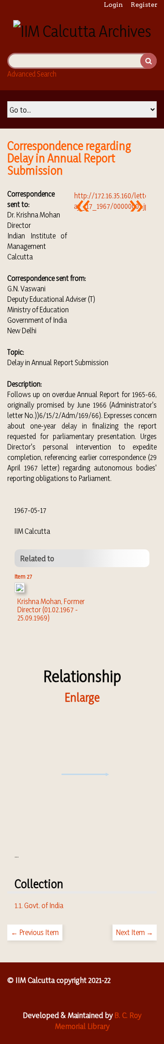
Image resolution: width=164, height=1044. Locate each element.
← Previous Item (35, 932)
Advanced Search (31, 73)
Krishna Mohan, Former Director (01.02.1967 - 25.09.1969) (51, 609)
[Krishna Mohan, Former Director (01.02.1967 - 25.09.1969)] (20, 589)
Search (148, 61)
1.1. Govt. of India (39, 905)
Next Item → (134, 932)
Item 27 (23, 576)
